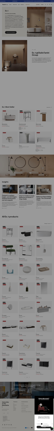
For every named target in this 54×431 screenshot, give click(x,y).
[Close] (51, 397)
